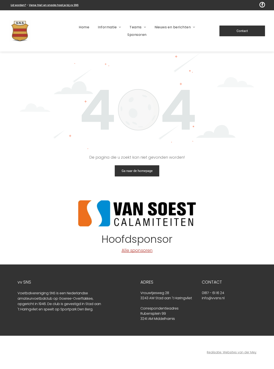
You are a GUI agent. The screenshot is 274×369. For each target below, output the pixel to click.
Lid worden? (18, 5)
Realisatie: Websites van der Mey (231, 352)
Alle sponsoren (137, 250)
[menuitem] (84, 27)
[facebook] (262, 5)
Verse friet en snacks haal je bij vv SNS (54, 5)
